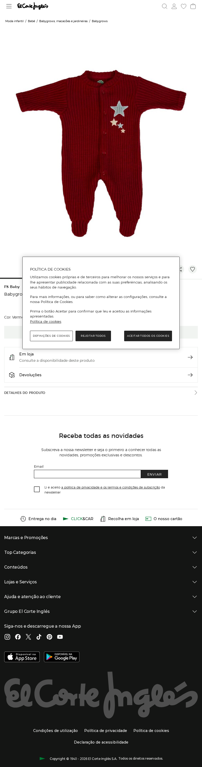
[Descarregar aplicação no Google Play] (61, 657)
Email (39, 466)
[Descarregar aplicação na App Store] (22, 657)
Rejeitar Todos (93, 336)
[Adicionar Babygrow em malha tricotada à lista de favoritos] (192, 269)
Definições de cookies (51, 336)
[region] (101, 303)
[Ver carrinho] (193, 6)
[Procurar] (164, 6)
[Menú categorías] (9, 6)
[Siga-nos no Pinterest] (49, 637)
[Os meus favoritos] (183, 6)
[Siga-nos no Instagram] (7, 637)
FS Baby (11, 287)
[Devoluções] (190, 375)
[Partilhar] (180, 269)
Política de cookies (45, 321)
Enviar (154, 474)
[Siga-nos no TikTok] (39, 637)
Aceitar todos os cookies (148, 336)
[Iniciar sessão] (174, 6)
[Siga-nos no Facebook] (18, 637)
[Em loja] (190, 357)
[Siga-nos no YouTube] (60, 637)
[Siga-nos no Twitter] (28, 637)
